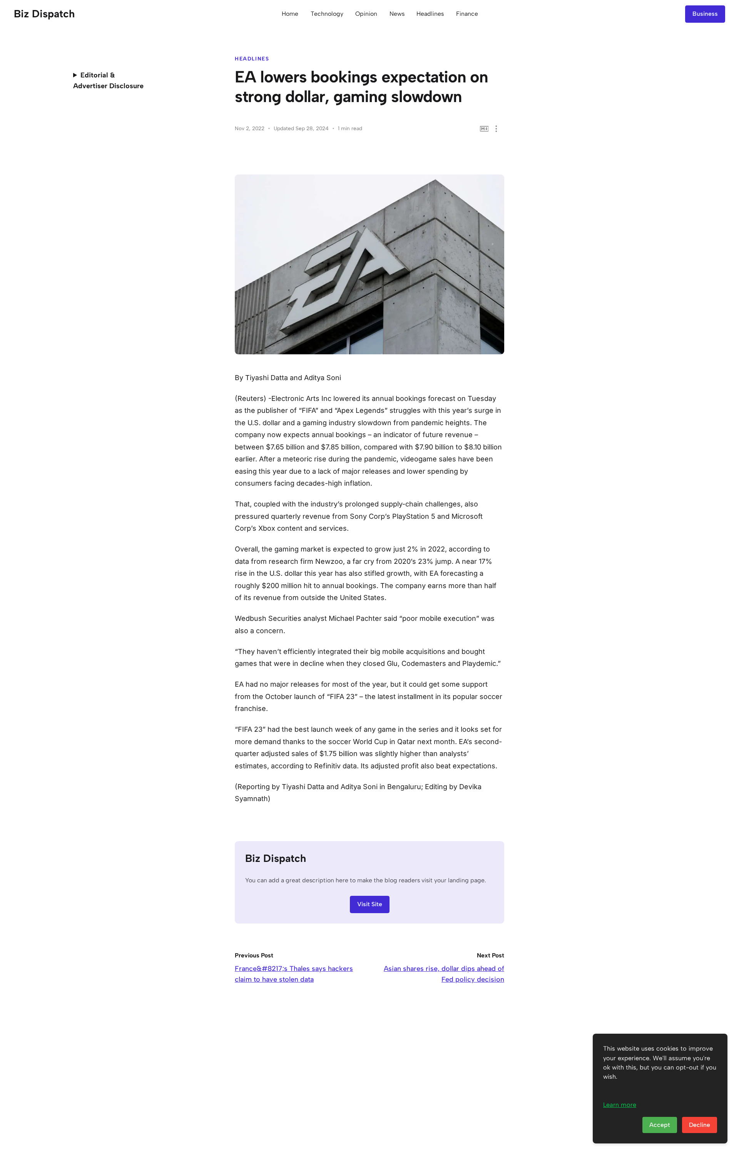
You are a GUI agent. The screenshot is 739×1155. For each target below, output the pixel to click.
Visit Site (369, 904)
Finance (467, 13)
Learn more (619, 1104)
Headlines (430, 13)
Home (290, 13)
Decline (699, 1124)
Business (705, 13)
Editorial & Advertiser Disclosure (108, 80)
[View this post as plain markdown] (484, 129)
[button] (496, 129)
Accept (659, 1124)
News (397, 13)
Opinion (366, 13)
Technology (327, 13)
